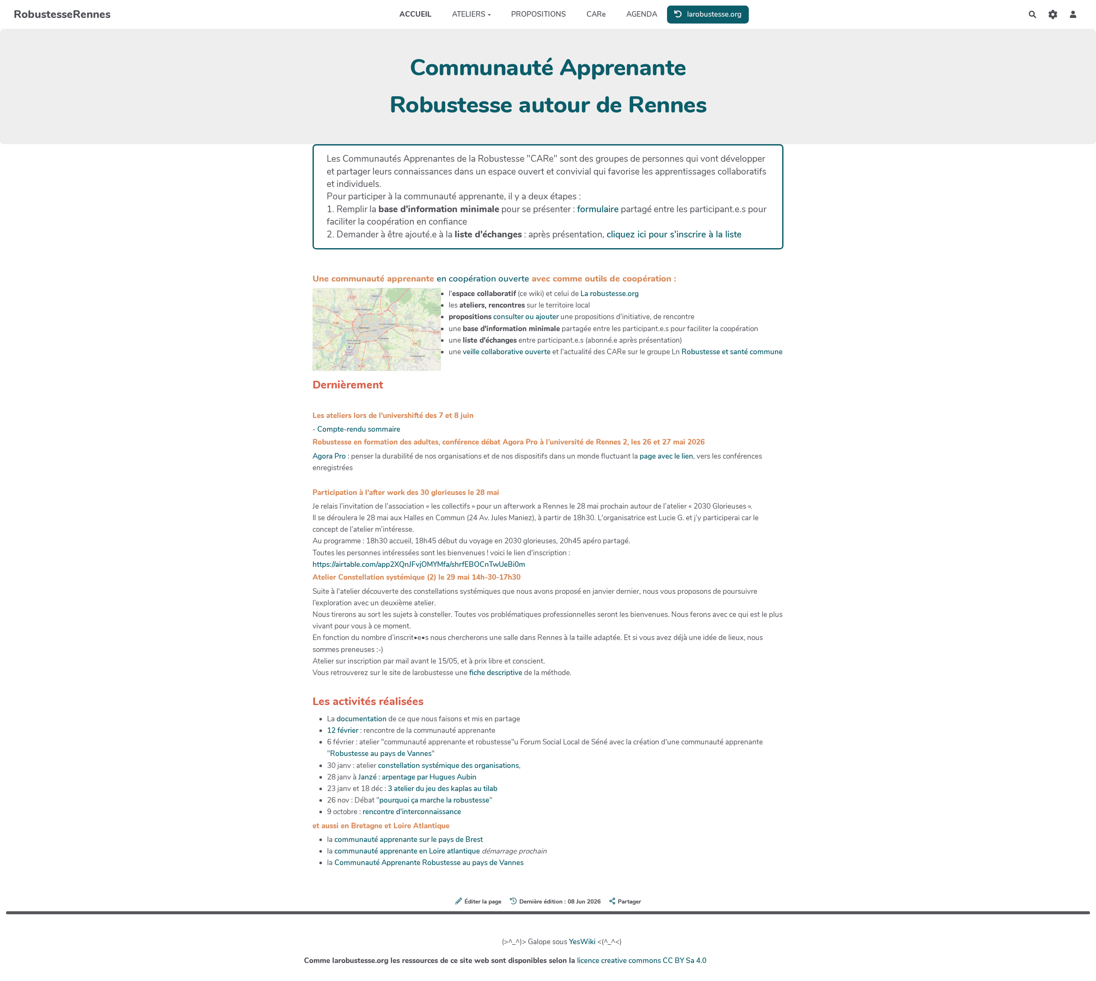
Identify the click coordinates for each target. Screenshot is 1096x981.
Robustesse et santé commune (732, 352)
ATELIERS (468, 14)
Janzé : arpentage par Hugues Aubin (417, 777)
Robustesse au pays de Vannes (381, 754)
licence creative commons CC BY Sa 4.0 (641, 961)
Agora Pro (329, 456)
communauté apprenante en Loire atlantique (407, 851)
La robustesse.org (610, 294)
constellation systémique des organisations (448, 766)
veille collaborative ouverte (507, 352)
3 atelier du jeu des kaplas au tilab (442, 789)
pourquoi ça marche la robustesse (434, 800)
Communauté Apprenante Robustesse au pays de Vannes (429, 863)
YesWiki (582, 942)
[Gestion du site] (1053, 14)
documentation (362, 719)
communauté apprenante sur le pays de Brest (408, 840)
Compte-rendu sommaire (358, 429)
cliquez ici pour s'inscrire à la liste (674, 234)
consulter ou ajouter (526, 317)
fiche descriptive (495, 673)
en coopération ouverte (483, 279)
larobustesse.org (713, 14)
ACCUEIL (415, 14)
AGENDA (641, 14)
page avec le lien (665, 456)
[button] (1073, 14)
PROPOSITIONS (538, 14)
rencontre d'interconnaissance (412, 812)
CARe (596, 14)
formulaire (598, 209)
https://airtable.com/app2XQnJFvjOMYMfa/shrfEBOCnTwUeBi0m (419, 564)
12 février (342, 730)
